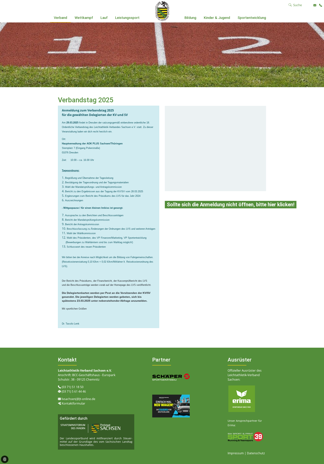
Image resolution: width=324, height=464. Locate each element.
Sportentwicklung (252, 18)
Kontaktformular (73, 403)
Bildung (190, 18)
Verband (60, 18)
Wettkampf (84, 18)
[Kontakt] (314, 5)
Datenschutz (256, 453)
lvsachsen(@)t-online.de (78, 399)
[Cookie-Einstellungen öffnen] (4, 459)
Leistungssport (127, 18)
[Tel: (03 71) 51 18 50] (320, 5)
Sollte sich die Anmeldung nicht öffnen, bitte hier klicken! (230, 205)
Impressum (236, 453)
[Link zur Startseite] (162, 11)
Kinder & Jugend (217, 18)
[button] (60, 22)
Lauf (104, 18)
